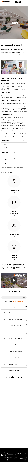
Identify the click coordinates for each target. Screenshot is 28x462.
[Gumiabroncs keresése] (22, 2)
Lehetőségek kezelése (21, 458)
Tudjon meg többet (4, 455)
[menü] (25, 2)
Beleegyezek (10, 458)
